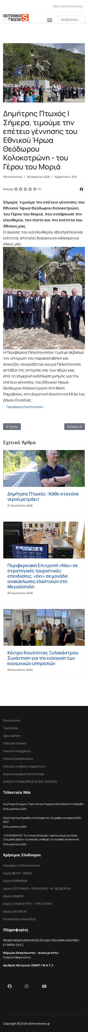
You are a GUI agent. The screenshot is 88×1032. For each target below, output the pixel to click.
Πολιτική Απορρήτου (17, 751)
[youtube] (46, 987)
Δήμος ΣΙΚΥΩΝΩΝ (14, 911)
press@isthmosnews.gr (69, 6)
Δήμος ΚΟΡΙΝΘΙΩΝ (15, 881)
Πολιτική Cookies (14, 743)
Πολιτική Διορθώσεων (18, 759)
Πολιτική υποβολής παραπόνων (24, 766)
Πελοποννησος (12, 177)
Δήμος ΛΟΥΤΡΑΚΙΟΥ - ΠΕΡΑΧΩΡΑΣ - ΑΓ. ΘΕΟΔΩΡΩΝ (37, 888)
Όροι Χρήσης (12, 736)
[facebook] (11, 987)
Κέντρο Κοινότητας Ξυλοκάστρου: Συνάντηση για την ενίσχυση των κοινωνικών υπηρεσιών (43, 658)
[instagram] (29, 987)
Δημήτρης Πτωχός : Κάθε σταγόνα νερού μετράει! (43, 496)
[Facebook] (81, 189)
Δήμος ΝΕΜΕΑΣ (13, 896)
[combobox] (71, 20)
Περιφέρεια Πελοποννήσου (24, 407)
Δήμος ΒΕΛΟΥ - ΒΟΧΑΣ (17, 873)
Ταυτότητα (10, 728)
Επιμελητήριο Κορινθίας (19, 919)
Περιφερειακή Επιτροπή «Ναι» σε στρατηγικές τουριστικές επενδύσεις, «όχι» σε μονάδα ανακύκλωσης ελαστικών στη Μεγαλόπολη (42, 576)
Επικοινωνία (11, 720)
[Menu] (49, 20)
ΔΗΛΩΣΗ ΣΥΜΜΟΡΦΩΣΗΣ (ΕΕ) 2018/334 (30, 781)
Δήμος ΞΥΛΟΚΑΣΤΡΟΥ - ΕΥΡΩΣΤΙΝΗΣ (27, 904)
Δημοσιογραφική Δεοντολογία (23, 774)
